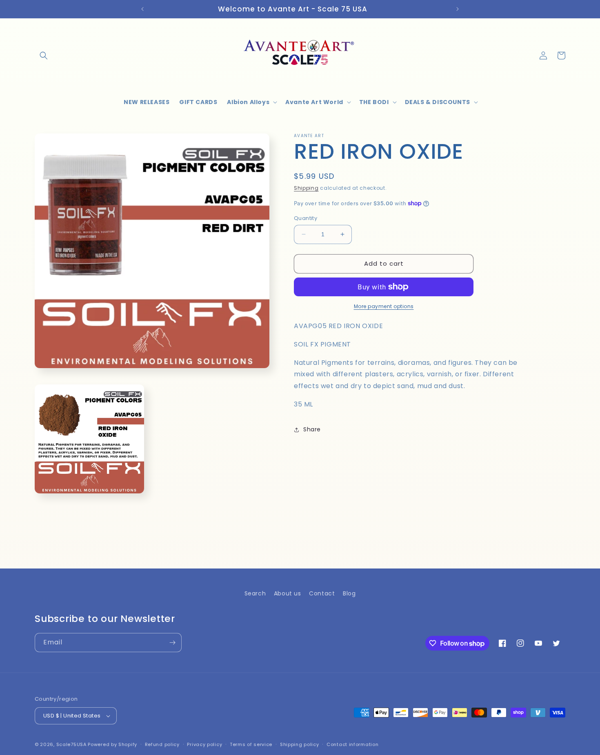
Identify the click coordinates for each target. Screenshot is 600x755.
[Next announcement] (458, 9)
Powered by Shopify (112, 744)
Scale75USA (71, 744)
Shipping (306, 187)
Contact (322, 593)
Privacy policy (204, 744)
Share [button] (312, 429)
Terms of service (251, 744)
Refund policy (162, 744)
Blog (349, 593)
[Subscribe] (172, 642)
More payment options (384, 306)
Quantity (305, 218)
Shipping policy (299, 744)
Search (255, 593)
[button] (44, 55)
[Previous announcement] (142, 9)
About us (287, 593)
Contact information (352, 744)
